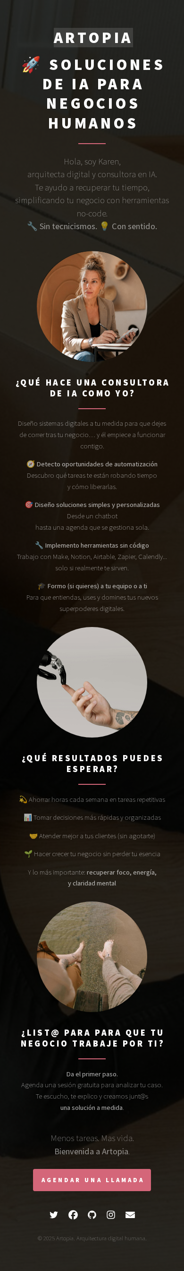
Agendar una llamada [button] (93, 1180)
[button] (54, 1215)
